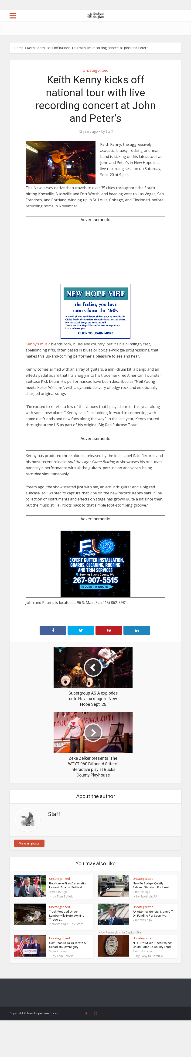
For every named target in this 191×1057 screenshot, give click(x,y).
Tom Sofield (65, 896)
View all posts (29, 843)
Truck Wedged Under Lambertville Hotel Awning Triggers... (66, 915)
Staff (109, 131)
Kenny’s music (38, 344)
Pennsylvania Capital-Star (124, 932)
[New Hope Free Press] (96, 15)
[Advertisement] (95, 254)
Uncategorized (95, 70)
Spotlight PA (148, 896)
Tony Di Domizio (151, 956)
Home (19, 48)
